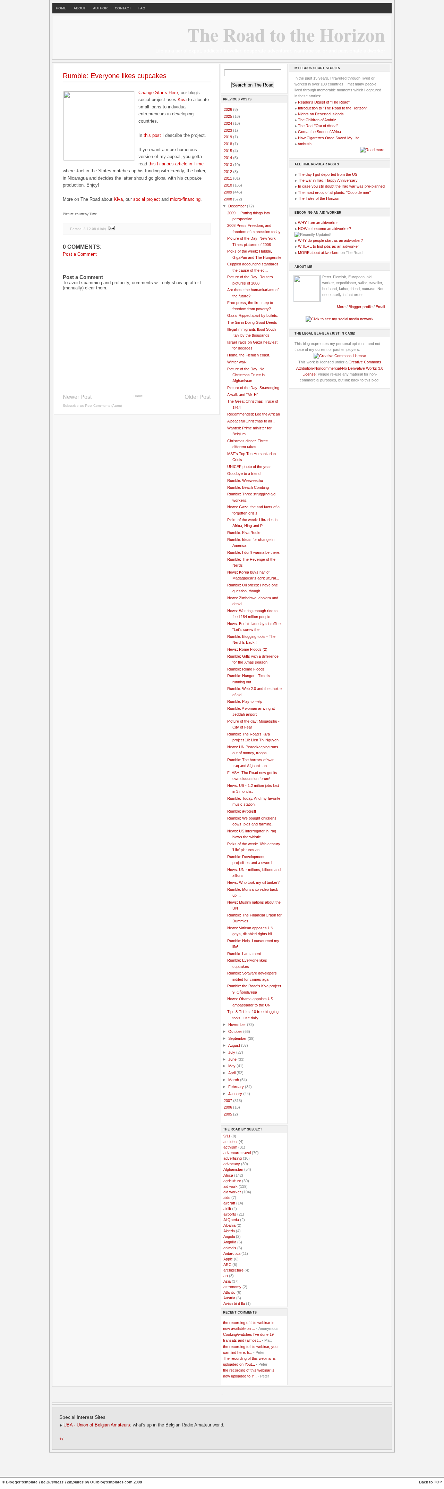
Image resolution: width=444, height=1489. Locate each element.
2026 (228, 109)
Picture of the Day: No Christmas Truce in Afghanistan (246, 375)
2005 (228, 1114)
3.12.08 (90, 228)
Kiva (182, 99)
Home (138, 396)
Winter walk (237, 362)
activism (230, 1147)
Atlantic (229, 1292)
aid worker (232, 1192)
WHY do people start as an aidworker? (330, 240)
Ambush (304, 144)
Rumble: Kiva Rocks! (245, 532)
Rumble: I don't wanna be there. (253, 552)
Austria (229, 1298)
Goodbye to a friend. (244, 473)
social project (146, 199)
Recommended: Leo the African (253, 414)
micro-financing (185, 199)
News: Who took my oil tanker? (253, 882)
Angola (229, 1236)
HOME (61, 8)
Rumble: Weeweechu (245, 480)
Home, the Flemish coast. (248, 355)
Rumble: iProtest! (241, 811)
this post (152, 135)
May (232, 1066)
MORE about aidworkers (319, 252)
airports (229, 1214)
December (237, 206)
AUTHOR (100, 8)
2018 (228, 144)
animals (229, 1248)
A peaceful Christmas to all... (251, 421)
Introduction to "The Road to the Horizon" (332, 108)
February (236, 1087)
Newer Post (77, 397)
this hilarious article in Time (176, 163)
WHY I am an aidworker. (318, 223)
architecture (233, 1270)
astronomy (232, 1287)
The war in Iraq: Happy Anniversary (328, 180)
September (238, 1038)
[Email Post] (111, 228)
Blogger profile (361, 307)
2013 (228, 165)
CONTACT (123, 8)
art (225, 1276)
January (235, 1094)
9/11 (226, 1136)
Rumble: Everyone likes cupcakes (114, 76)
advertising (232, 1158)
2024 (228, 123)
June (233, 1059)
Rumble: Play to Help (244, 701)
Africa (228, 1175)
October (235, 1031)
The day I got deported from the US (327, 174)
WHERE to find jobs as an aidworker (328, 246)
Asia (227, 1281)
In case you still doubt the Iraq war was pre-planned (341, 186)
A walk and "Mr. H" (242, 395)
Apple (228, 1259)
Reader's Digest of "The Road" (324, 102)
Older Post (198, 397)
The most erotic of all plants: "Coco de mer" (334, 192)
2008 (228, 199)
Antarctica (231, 1253)
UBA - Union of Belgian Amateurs (96, 1425)
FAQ (141, 8)
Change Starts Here (158, 92)
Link (101, 228)
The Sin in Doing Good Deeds (252, 322)
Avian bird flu (234, 1303)
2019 (228, 137)
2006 (228, 1107)
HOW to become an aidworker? (324, 229)
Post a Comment (80, 254)
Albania (229, 1225)
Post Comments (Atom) (103, 406)
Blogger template (21, 1482)
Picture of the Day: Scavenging (253, 388)
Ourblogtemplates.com (111, 1482)
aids (226, 1197)
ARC (227, 1264)
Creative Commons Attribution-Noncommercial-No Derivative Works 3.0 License (339, 368)
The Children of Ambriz (317, 120)
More (341, 307)
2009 (228, 192)
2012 (228, 172)
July (232, 1052)
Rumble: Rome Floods (246, 669)
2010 (228, 185)
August (234, 1045)
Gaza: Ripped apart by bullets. (252, 315)
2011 (228, 178)
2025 (228, 116)
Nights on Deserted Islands (321, 114)
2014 (228, 158)
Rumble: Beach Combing (248, 487)
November (237, 1024)
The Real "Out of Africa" (318, 126)
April (232, 1073)
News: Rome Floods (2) (247, 649)
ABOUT (80, 8)
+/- (62, 1439)
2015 (228, 151)
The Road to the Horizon (286, 34)
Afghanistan (233, 1169)
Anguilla (229, 1242)
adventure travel (237, 1153)
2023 (228, 130)
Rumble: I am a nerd (244, 954)
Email (380, 307)
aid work (230, 1186)
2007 (228, 1101)
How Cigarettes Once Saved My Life (328, 138)
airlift (227, 1209)
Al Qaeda (231, 1220)
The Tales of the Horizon (318, 198)
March (234, 1080)
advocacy (231, 1164)
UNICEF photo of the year (249, 466)
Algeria (229, 1231)
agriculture (232, 1181)
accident (230, 1142)
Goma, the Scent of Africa (319, 132)
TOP (438, 1482)
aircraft (229, 1203)
